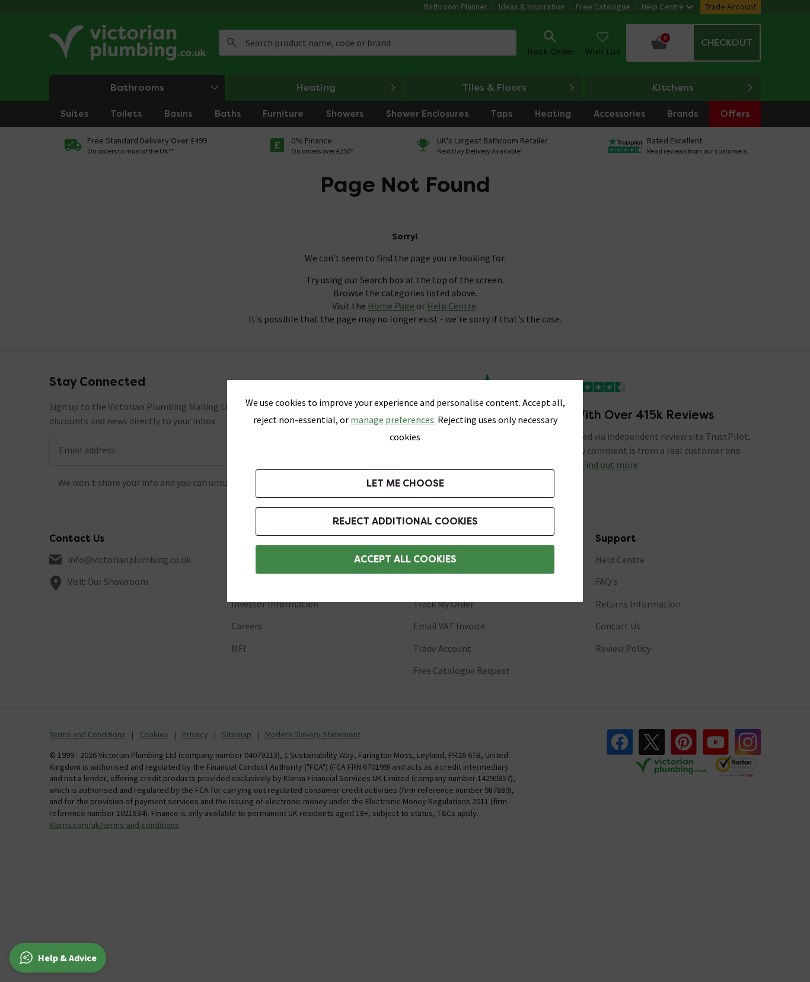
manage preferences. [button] (393, 420)
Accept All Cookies (405, 559)
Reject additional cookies (405, 521)
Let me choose (405, 483)
